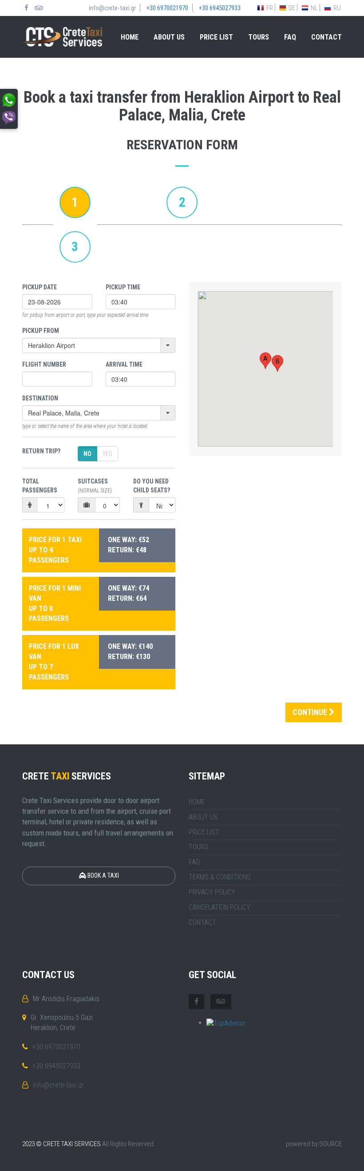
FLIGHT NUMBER (44, 364)
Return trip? (41, 451)
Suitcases (95, 486)
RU (337, 8)
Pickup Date (39, 287)
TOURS (258, 37)
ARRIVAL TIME (124, 364)
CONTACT (326, 37)
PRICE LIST (216, 37)
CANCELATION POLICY (219, 907)
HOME (129, 37)
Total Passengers (39, 486)
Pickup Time (123, 287)
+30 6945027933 (56, 1066)
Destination (40, 398)
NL (314, 8)
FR (269, 8)
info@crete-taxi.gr (58, 1085)
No (87, 453)
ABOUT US (169, 37)
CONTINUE (311, 712)
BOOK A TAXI (102, 875)
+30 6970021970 (56, 1047)
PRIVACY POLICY (212, 892)
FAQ (290, 37)
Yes (107, 453)
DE (292, 8)
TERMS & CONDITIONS (220, 877)
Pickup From (40, 330)
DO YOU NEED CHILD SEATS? (151, 486)
